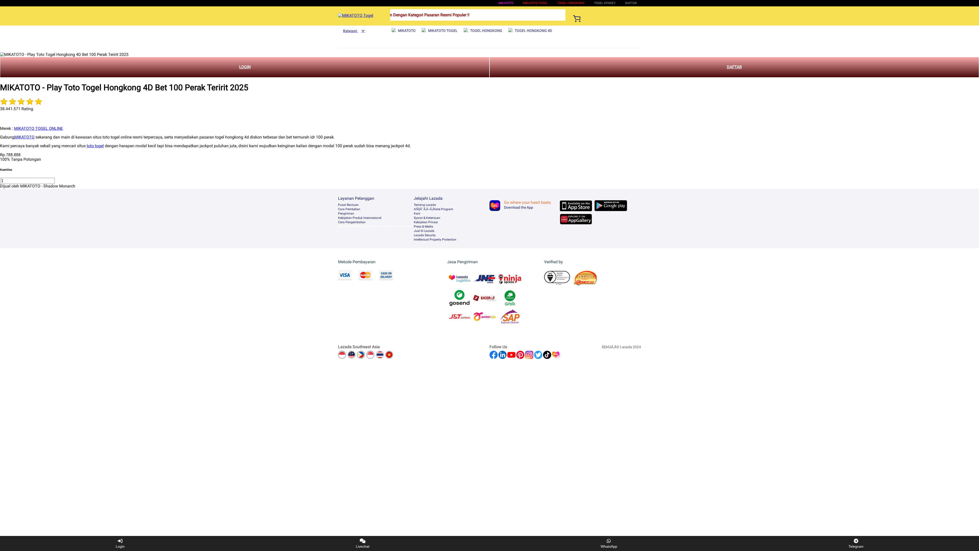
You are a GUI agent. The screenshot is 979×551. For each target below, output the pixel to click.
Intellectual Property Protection (435, 239)
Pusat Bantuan (348, 205)
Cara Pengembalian (352, 222)
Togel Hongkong (570, 3)
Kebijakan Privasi (426, 222)
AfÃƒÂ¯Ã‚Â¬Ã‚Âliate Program (433, 209)
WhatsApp (609, 546)
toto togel (95, 145)
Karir (417, 213)
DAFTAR (734, 67)
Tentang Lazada (425, 205)
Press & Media (423, 226)
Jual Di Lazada (424, 231)
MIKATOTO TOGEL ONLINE (38, 128)
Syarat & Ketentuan (427, 218)
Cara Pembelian (349, 209)
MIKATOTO (505, 3)
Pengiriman (346, 213)
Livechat (362, 546)
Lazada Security (425, 235)
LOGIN (245, 67)
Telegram (856, 546)
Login (120, 546)
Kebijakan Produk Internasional (359, 218)
